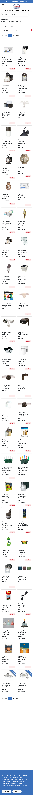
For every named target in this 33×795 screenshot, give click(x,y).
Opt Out (17, 791)
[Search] (27, 14)
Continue (6, 791)
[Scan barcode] (30, 14)
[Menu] (3, 5)
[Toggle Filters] (31, 30)
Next (17, 35)
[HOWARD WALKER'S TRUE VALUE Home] (16, 6)
